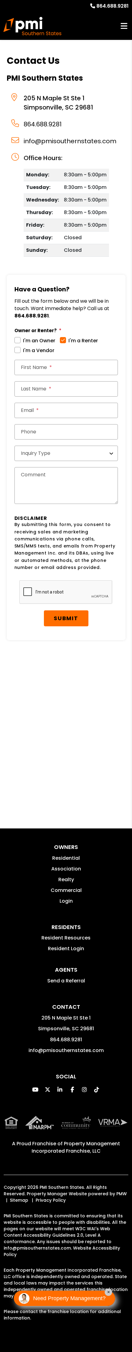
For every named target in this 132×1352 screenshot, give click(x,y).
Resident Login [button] (66, 948)
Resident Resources (66, 937)
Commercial (66, 890)
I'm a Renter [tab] (83, 340)
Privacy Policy (51, 1200)
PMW (121, 1194)
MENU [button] (124, 26)
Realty (66, 879)
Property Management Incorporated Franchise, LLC (76, 1147)
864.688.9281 (112, 6)
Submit (66, 618)
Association (66, 868)
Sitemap (19, 1200)
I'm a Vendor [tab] (38, 350)
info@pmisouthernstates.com (70, 141)
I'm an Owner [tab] (39, 340)
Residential (66, 858)
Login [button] (66, 901)
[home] (32, 26)
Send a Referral (66, 980)
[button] (35, 1089)
